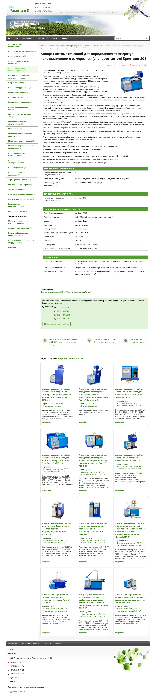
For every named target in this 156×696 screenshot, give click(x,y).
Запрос (65, 38)
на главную (12, 644)
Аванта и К (20, 10)
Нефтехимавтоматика (49, 292)
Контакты (41, 38)
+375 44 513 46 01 (44, 4)
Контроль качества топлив (92, 46)
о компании (25, 644)
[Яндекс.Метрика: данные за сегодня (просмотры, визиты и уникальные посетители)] (17, 692)
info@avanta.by (13, 678)
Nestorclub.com (38, 687)
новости (48, 644)
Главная (43, 46)
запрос (58, 644)
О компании (27, 38)
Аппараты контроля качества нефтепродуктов (64, 46)
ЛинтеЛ (88, 292)
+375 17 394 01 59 (44, 7)
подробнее (46, 422)
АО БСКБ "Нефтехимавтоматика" (71, 292)
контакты (37, 644)
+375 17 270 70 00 (44, 11)
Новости (53, 38)
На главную (13, 38)
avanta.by (11, 681)
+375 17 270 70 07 (63, 319)
